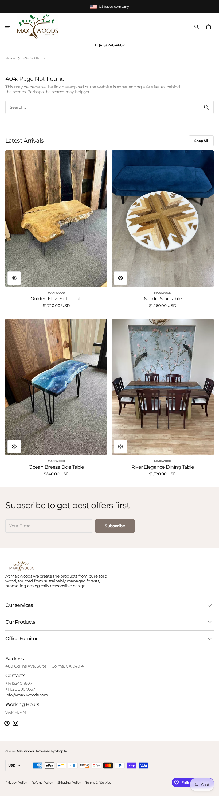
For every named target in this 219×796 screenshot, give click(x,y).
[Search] (206, 107)
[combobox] (103, 107)
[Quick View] (14, 278)
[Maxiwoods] (37, 26)
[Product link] (56, 229)
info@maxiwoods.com (26, 695)
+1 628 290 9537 (20, 689)
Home (10, 58)
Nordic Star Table (163, 299)
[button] (11, 27)
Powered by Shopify (51, 751)
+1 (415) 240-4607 (110, 45)
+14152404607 (18, 683)
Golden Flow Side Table (56, 299)
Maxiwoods (21, 576)
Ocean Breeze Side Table (56, 467)
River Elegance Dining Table (162, 467)
